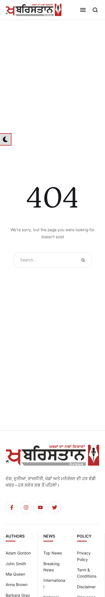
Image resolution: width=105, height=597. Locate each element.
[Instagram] (26, 507)
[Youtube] (40, 507)
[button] (83, 10)
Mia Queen (15, 574)
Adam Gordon (18, 553)
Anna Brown (16, 584)
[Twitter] (55, 507)
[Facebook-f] (12, 507)
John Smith (16, 563)
